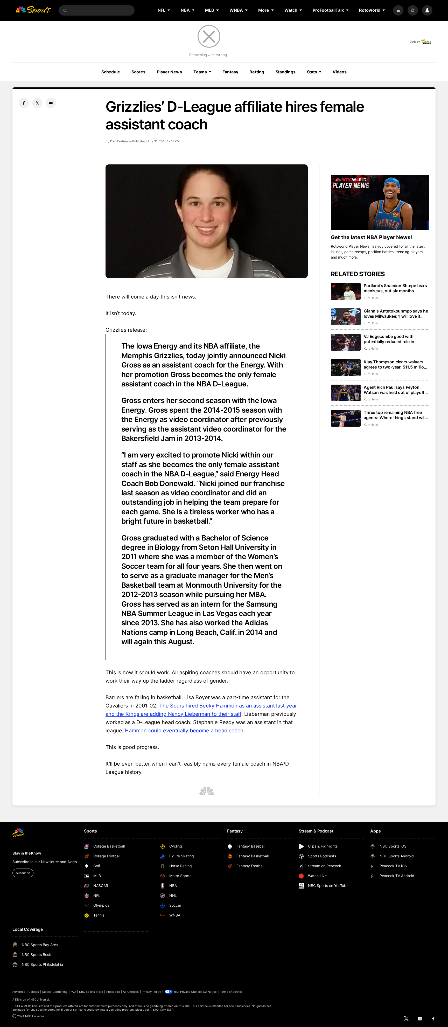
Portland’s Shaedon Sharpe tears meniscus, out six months (395, 288)
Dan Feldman (120, 141)
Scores (138, 71)
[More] (398, 10)
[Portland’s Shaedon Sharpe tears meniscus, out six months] (346, 291)
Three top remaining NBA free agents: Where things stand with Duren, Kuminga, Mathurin (395, 415)
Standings (286, 71)
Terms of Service (231, 992)
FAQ (73, 992)
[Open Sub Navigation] (169, 10)
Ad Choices (131, 992)
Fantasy (230, 71)
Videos (340, 71)
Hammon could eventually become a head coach (184, 730)
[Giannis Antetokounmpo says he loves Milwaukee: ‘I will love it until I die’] (346, 316)
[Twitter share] (37, 103)
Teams (200, 71)
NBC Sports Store (91, 992)
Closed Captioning (54, 992)
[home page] (33, 10)
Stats (312, 71)
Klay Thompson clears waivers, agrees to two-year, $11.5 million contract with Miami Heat (395, 364)
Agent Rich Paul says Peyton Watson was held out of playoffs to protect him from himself (395, 390)
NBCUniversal (40, 999)
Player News (169, 71)
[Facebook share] (24, 103)
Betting (256, 71)
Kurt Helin (371, 298)
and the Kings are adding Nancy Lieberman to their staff (173, 714)
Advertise (18, 992)
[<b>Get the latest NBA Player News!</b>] (380, 202)
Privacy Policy (151, 992)
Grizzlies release (125, 330)
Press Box (113, 992)
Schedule (110, 71)
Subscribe (23, 873)
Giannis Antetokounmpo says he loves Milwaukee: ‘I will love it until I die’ (396, 313)
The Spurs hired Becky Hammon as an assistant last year (228, 706)
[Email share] (51, 103)
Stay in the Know (26, 853)
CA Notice (210, 992)
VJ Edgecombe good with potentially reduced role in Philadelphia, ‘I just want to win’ (394, 339)
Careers (34, 992)
